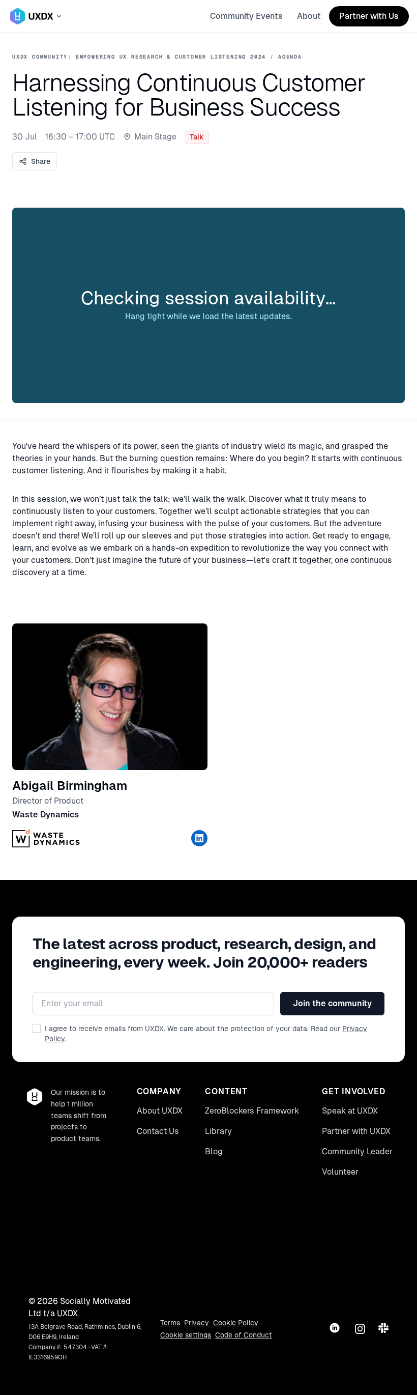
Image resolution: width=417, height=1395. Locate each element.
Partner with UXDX (356, 1131)
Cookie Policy (235, 1323)
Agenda (290, 56)
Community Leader (357, 1151)
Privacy (196, 1323)
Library (218, 1131)
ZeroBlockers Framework (252, 1111)
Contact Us (158, 1131)
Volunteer (340, 1172)
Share (40, 161)
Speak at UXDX (350, 1111)
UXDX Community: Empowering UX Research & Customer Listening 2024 (139, 56)
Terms (170, 1323)
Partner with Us (369, 16)
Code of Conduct (243, 1335)
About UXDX (160, 1111)
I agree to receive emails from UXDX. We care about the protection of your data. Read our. (206, 1033)
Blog (214, 1151)
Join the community (332, 1003)
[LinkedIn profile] (199, 838)
